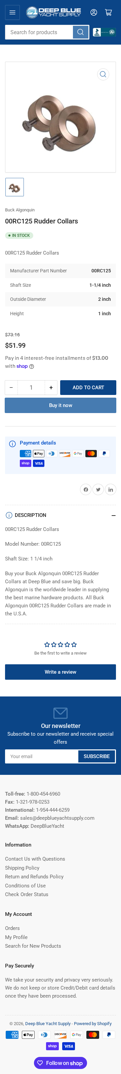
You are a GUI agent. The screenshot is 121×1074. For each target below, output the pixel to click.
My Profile (16, 937)
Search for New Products (33, 946)
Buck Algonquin (20, 209)
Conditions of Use (25, 886)
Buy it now (60, 405)
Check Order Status (26, 894)
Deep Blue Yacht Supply (48, 1023)
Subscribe (97, 756)
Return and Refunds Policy (34, 877)
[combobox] (47, 32)
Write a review (60, 672)
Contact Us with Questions (35, 859)
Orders (12, 928)
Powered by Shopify (93, 1023)
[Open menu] (12, 12)
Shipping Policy (22, 868)
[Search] (80, 32)
